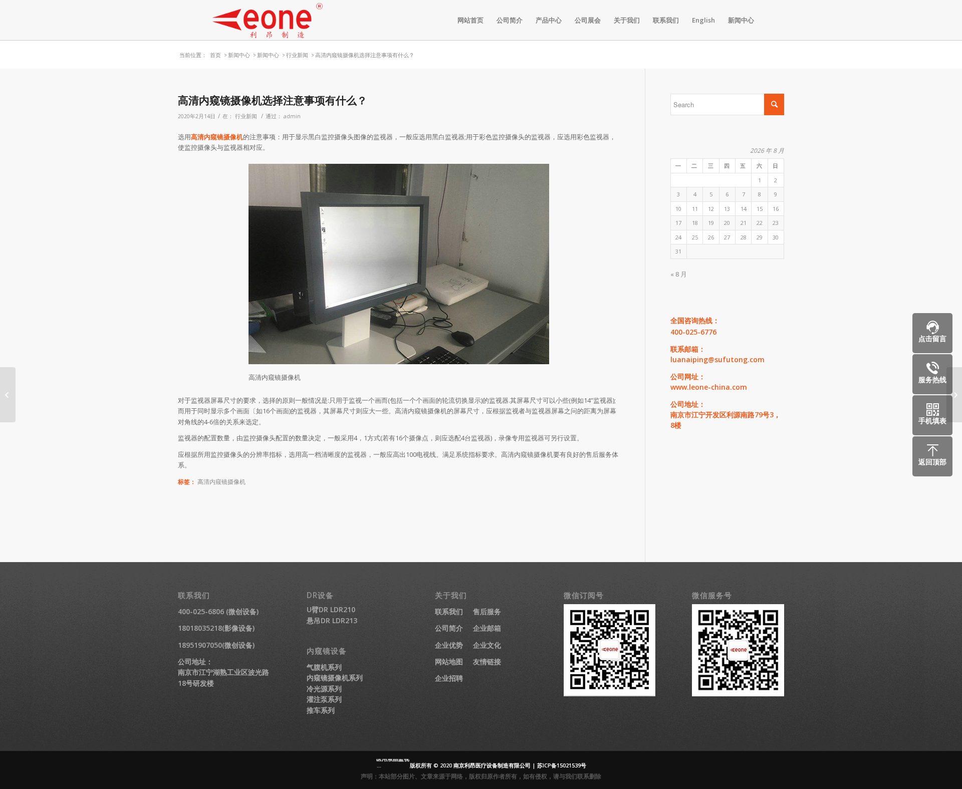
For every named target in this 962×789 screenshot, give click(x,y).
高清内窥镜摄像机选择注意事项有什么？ (272, 100)
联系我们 (449, 611)
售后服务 (487, 611)
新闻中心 (239, 55)
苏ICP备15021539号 (561, 765)
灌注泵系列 (324, 699)
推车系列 (321, 710)
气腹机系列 (324, 667)
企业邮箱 (487, 628)
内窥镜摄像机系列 (335, 677)
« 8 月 (678, 274)
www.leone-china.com (708, 387)
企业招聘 (449, 678)
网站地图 (449, 661)
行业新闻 (297, 55)
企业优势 (449, 645)
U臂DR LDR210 (331, 609)
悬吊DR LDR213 (332, 620)
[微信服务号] (738, 693)
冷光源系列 (324, 688)
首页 (215, 55)
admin (292, 116)
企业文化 (487, 645)
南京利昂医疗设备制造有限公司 (492, 765)
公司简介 (449, 628)
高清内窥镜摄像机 (217, 136)
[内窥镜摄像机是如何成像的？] (8, 394)
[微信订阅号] (610, 693)
